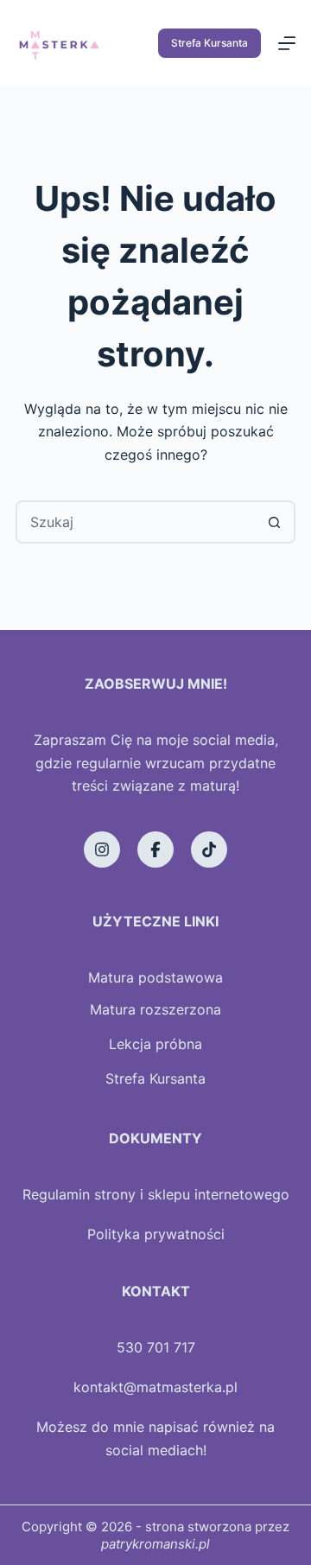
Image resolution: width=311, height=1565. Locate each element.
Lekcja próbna (155, 1044)
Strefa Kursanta (209, 42)
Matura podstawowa (155, 977)
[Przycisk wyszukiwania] (274, 522)
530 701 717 (156, 1347)
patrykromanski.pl (155, 1544)
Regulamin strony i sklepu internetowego (155, 1194)
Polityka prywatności (156, 1234)
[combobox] (135, 522)
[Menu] (286, 43)
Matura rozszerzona (155, 1009)
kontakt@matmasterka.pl (155, 1387)
